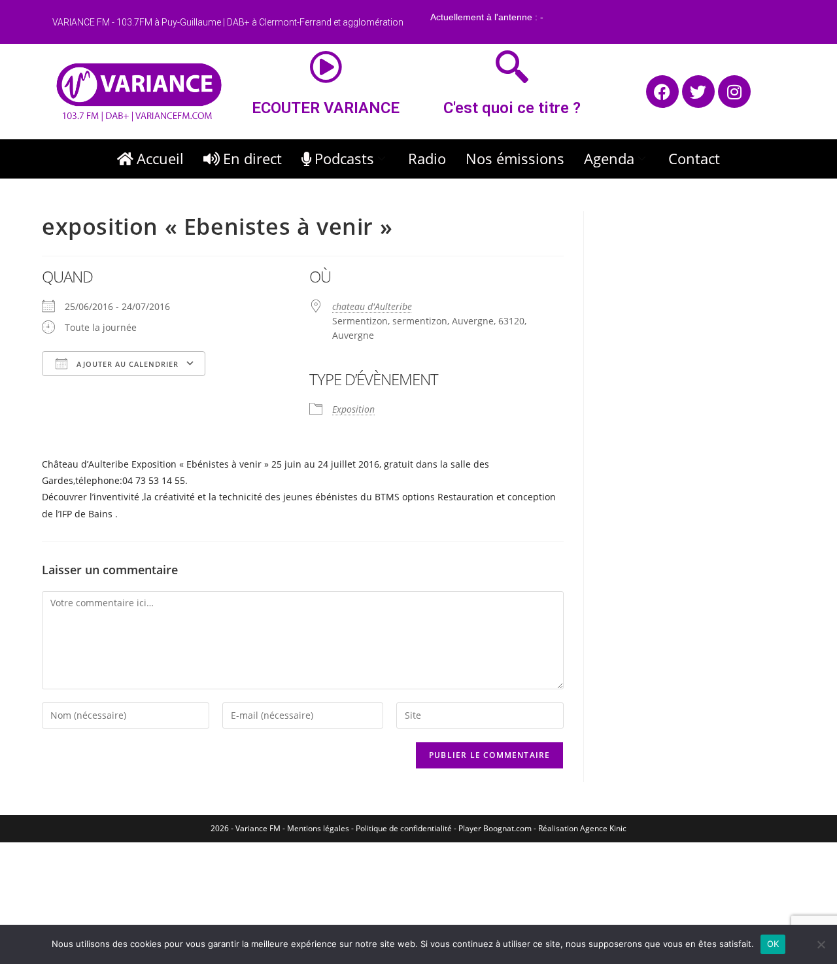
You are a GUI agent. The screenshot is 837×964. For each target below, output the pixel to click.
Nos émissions (515, 158)
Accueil (160, 158)
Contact (694, 158)
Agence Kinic (603, 828)
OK (773, 943)
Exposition (353, 409)
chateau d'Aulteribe (372, 306)
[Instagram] (734, 91)
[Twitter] (698, 91)
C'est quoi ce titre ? (512, 108)
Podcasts (344, 158)
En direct (252, 158)
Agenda (609, 158)
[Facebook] (662, 91)
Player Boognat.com (495, 828)
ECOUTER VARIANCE (326, 108)
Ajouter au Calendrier (126, 364)
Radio (427, 158)
